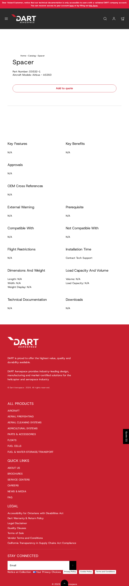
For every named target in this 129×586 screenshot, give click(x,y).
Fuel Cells (14, 446)
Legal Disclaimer (17, 523)
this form (93, 5)
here (72, 5)
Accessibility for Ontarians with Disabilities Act (36, 513)
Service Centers (19, 479)
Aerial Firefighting (21, 416)
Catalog (32, 55)
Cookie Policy (86, 571)
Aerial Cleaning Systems (25, 422)
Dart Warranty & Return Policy (26, 518)
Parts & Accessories (22, 434)
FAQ (10, 497)
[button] (6, 18)
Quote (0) (126, 436)
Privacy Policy (70, 571)
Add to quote (64, 88)
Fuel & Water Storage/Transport (30, 452)
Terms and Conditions (105, 571)
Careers (13, 485)
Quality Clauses (17, 528)
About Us (14, 468)
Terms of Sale (16, 533)
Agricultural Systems (23, 428)
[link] (114, 18)
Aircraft (14, 410)
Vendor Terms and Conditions (25, 538)
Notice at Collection (19, 572)
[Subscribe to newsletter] (72, 565)
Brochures (15, 473)
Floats (12, 440)
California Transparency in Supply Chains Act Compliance (42, 543)
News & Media (17, 491)
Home (23, 55)
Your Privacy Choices (48, 572)
